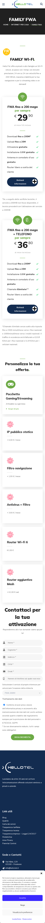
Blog (4, 817)
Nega (22, 905)
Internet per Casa (20, 25)
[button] (41, 873)
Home (5, 25)
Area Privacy (7, 840)
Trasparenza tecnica (10, 830)
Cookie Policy (16, 919)
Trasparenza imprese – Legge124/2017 (19, 833)
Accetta (22, 898)
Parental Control (9, 843)
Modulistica (7, 837)
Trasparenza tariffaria (11, 827)
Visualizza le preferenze (22, 912)
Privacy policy (27, 919)
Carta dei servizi (9, 824)
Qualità (5, 821)
